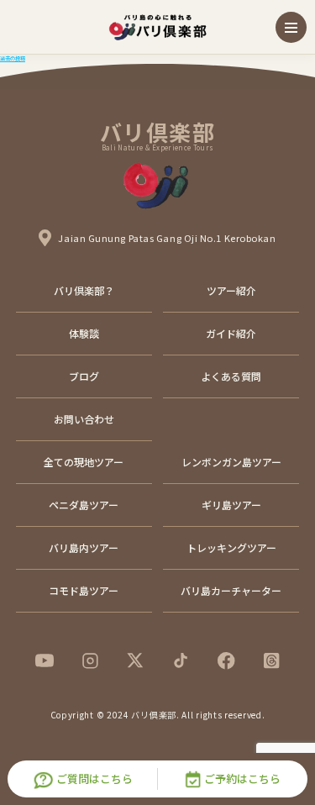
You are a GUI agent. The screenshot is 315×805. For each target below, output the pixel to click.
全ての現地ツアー (83, 462)
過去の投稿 (12, 58)
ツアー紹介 (231, 290)
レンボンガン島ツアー (231, 462)
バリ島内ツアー (83, 547)
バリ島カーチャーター (231, 590)
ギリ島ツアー (231, 504)
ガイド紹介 (231, 333)
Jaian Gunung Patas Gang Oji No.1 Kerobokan (167, 238)
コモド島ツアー (83, 590)
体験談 (84, 333)
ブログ (84, 376)
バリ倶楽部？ (84, 290)
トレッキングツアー (231, 547)
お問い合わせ (84, 419)
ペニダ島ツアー (83, 504)
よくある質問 (231, 376)
